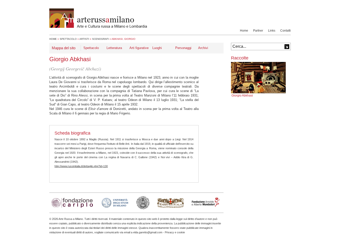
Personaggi (183, 48)
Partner (258, 30)
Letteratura (114, 48)
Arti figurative (139, 48)
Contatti (285, 30)
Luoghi (157, 48)
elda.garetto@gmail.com (147, 232)
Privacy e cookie (175, 232)
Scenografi (100, 39)
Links (271, 30)
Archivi (203, 48)
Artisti (84, 39)
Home (244, 30)
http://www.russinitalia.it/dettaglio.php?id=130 (81, 166)
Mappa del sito (63, 48)
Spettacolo (68, 39)
